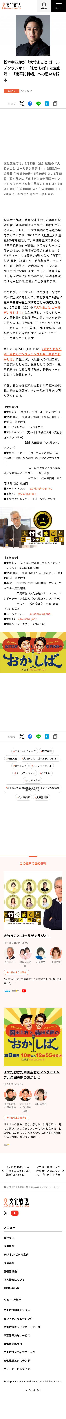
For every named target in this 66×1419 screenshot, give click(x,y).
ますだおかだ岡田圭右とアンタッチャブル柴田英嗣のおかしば (33, 789)
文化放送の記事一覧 (18, 1187)
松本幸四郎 (24, 797)
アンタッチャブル (42, 766)
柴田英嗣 (12, 758)
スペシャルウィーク (25, 751)
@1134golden (27, 493)
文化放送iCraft (13, 1343)
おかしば (46, 773)
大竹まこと (21, 766)
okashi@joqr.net (41, 614)
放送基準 (9, 1263)
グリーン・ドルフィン (17, 1369)
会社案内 (9, 1238)
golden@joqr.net (41, 488)
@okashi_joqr (27, 619)
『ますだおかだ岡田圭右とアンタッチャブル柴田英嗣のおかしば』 (32, 354)
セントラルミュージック (18, 1318)
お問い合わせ (11, 1288)
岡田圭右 (47, 751)
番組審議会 (10, 1271)
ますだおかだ (33, 780)
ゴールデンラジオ (25, 773)
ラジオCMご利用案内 (16, 1254)
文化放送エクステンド (17, 1360)
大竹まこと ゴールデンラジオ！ (41, 758)
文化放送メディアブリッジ (19, 1352)
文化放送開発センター (17, 1310)
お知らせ (11, 91)
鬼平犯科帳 (42, 797)
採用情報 (9, 1246)
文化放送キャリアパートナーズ (22, 1327)
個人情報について (14, 1279)
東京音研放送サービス (17, 1335)
